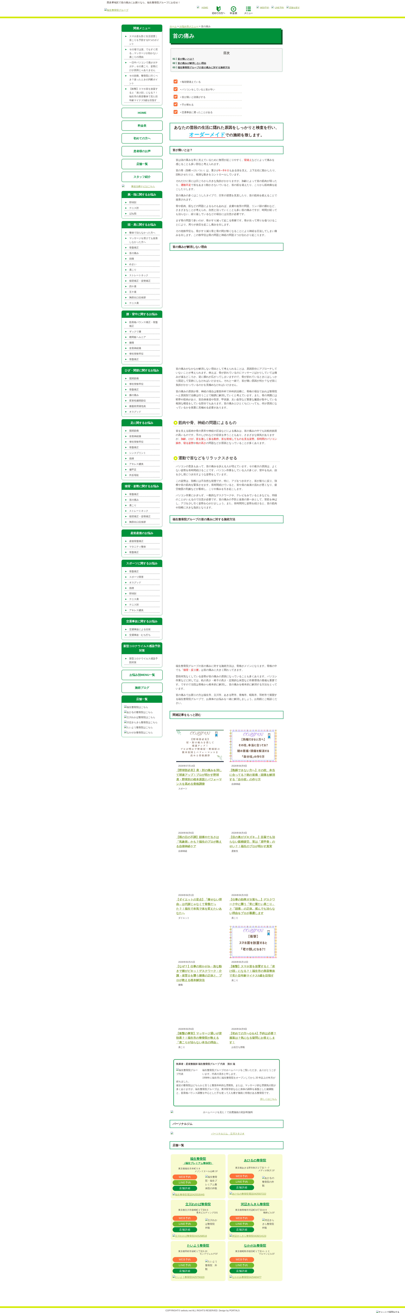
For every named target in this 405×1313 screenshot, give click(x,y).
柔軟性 (234, 851)
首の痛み (134, 253)
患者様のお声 (142, 151)
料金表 (142, 125)
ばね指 (132, 213)
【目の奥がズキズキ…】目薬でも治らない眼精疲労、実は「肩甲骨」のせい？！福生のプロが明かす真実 (252, 842)
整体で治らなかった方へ (142, 232)
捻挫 (131, 458)
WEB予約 (185, 1177)
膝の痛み (134, 395)
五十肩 (132, 292)
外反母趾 (134, 475)
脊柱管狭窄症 (136, 353)
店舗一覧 (142, 164)
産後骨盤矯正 (136, 541)
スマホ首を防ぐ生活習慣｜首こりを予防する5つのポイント (144, 40)
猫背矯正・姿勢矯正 (140, 280)
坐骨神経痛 (135, 348)
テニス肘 (134, 208)
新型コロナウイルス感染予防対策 (143, 660)
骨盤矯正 (134, 247)
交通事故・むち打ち (140, 635)
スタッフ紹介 (142, 176)
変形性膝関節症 (137, 400)
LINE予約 (185, 1182)
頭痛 (131, 258)
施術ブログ (142, 687)
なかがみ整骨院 (255, 1245)
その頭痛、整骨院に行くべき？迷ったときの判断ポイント (143, 79)
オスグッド (135, 411)
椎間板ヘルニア (137, 337)
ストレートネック (138, 275)
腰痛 (180, 984)
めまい (132, 264)
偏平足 (132, 469)
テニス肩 (134, 303)
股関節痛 (134, 378)
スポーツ (182, 788)
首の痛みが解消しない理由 (192, 63)
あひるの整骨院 (255, 1160)
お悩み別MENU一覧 (142, 674)
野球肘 (132, 202)
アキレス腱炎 (136, 464)
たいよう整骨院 (198, 1245)
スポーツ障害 (136, 577)
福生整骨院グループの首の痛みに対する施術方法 (204, 67)
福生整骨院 (198, 1161)
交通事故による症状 (140, 629)
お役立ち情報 (238, 1047)
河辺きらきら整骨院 (255, 1204)
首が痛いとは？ (186, 59)
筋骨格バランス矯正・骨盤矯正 (143, 324)
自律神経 (235, 784)
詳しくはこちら (268, 1099)
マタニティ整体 (137, 546)
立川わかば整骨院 (198, 1204)
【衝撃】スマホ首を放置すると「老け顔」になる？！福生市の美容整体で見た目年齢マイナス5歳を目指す (252, 971)
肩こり (234, 918)
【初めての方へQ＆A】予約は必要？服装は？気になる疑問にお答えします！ (252, 1038)
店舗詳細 (184, 1188)
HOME (142, 112)
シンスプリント (137, 453)
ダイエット (183, 918)
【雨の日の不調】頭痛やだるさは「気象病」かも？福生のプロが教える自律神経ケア (199, 842)
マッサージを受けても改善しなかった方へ (143, 240)
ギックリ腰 (135, 331)
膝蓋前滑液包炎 (137, 406)
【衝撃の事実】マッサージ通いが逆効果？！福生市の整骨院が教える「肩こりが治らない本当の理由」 (199, 1038)
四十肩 (132, 286)
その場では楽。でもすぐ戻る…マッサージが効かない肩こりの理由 (143, 53)
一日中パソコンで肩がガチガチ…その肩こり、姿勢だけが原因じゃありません (143, 66)
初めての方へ (142, 138)
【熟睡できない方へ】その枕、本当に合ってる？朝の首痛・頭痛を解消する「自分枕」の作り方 (252, 775)
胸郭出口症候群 (137, 297)
